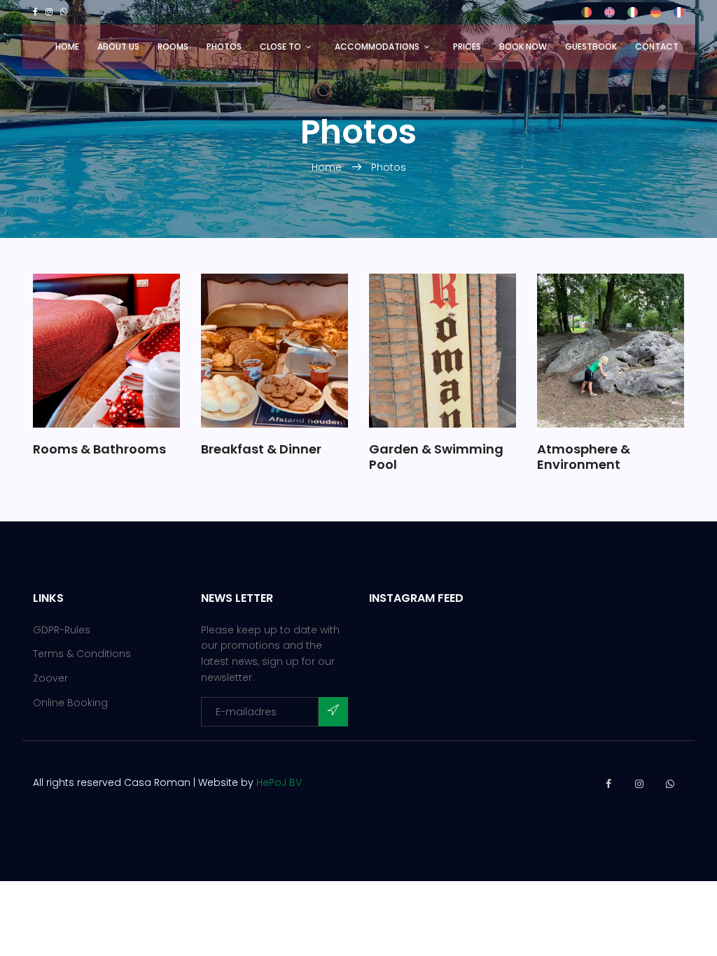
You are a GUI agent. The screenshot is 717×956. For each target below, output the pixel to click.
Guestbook (591, 46)
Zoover (50, 678)
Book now (523, 46)
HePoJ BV (279, 782)
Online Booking (70, 703)
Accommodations (377, 46)
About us (118, 46)
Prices (467, 46)
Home (67, 46)
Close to (280, 46)
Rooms (173, 46)
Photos (224, 46)
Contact (656, 46)
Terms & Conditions (82, 654)
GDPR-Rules (61, 630)
